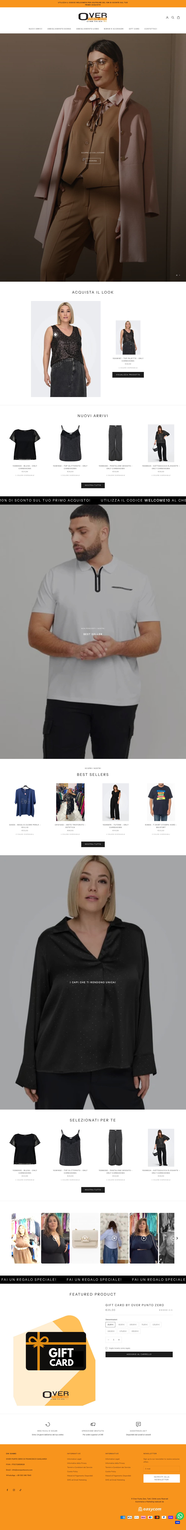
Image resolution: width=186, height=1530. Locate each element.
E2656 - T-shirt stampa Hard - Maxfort (161, 838)
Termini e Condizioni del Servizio (79, 1479)
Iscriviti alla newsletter (162, 1490)
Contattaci (150, 29)
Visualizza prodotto (128, 387)
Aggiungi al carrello (139, 1366)
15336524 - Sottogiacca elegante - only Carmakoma (161, 479)
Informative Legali (74, 1471)
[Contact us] (180, 1516)
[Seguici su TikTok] (20, 1502)
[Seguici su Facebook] (7, 1502)
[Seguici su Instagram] (14, 1502)
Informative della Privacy (77, 1475)
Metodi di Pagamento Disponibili (80, 1488)
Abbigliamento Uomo (87, 29)
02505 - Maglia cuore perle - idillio (25, 838)
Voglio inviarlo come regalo (119, 1360)
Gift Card (134, 29)
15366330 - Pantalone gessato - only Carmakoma (116, 479)
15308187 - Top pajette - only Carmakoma (128, 371)
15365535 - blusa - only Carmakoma (25, 479)
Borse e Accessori (114, 29)
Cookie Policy (72, 1483)
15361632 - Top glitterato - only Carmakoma (70, 479)
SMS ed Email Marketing (77, 1492)
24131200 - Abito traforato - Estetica (70, 838)
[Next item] (177, 1250)
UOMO (93, 167)
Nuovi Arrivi (35, 29)
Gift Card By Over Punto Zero (135, 1317)
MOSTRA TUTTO (93, 497)
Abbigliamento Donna (59, 29)
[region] (93, 163)
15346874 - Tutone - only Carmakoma (116, 838)
